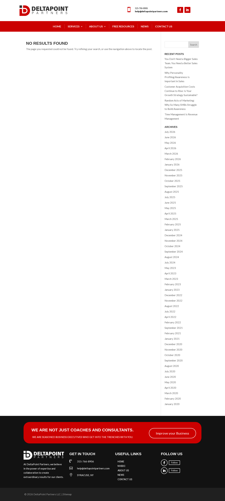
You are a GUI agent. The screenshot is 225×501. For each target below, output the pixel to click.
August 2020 (172, 365)
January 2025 (172, 229)
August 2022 (172, 306)
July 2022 (170, 311)
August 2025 (172, 191)
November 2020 (173, 349)
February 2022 (173, 322)
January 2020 (172, 404)
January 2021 (172, 338)
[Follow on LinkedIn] (187, 10)
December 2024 (173, 235)
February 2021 (173, 333)
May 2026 (170, 142)
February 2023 (173, 284)
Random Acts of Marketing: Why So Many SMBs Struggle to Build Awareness (181, 104)
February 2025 (173, 224)
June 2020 (170, 376)
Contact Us (163, 26)
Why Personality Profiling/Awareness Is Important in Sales (177, 77)
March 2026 (171, 153)
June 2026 (170, 137)
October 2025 (172, 180)
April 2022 (170, 316)
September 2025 (174, 186)
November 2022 (173, 300)
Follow (174, 462)
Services (74, 26)
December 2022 (173, 295)
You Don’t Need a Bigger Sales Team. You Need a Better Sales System (181, 63)
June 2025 (170, 202)
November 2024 (173, 240)
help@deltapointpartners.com (151, 11)
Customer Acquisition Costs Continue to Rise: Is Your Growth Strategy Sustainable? (181, 91)
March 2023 (171, 278)
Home (57, 26)
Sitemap (67, 494)
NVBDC (122, 466)
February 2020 (173, 398)
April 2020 (170, 387)
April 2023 (170, 273)
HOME (121, 461)
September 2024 (174, 251)
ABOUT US (123, 470)
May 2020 (170, 382)
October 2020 (172, 355)
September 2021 (174, 327)
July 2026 (170, 131)
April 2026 (170, 148)
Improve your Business (172, 433)
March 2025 (171, 218)
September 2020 (174, 360)
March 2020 (171, 393)
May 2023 (170, 267)
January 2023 (172, 289)
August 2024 (172, 257)
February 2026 (173, 159)
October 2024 (172, 246)
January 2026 (172, 164)
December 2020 (173, 344)
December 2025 (173, 169)
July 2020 (170, 371)
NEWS (145, 26)
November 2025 (173, 175)
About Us (96, 26)
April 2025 (170, 213)
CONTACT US (125, 479)
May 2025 (170, 208)
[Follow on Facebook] (180, 10)
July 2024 (170, 262)
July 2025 (170, 197)
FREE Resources (123, 26)
